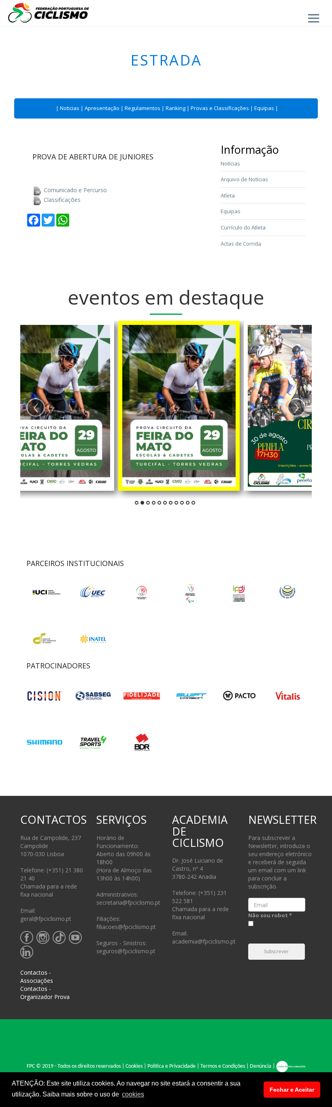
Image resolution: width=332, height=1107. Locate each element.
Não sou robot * (270, 915)
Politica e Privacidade (171, 1066)
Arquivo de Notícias (244, 179)
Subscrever (276, 952)
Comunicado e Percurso (74, 190)
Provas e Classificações (220, 108)
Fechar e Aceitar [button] (292, 1089)
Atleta (228, 195)
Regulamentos (142, 108)
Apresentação (102, 108)
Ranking (175, 108)
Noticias (69, 108)
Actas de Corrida (241, 243)
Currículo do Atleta (243, 227)
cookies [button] (133, 1094)
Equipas (264, 108)
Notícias (230, 163)
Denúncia (260, 1066)
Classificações (61, 200)
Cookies (134, 1066)
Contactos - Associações (36, 976)
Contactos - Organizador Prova (45, 993)
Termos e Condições (222, 1066)
